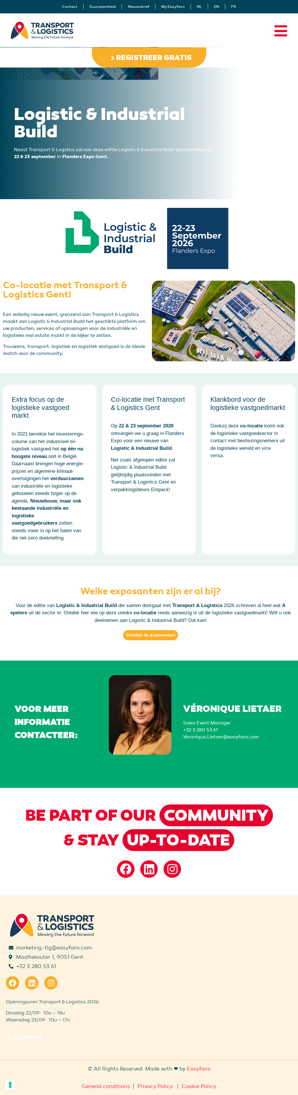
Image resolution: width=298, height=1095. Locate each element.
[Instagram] (172, 869)
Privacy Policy (155, 1086)
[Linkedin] (149, 869)
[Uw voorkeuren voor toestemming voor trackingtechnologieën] (10, 1084)
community (216, 815)
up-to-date (178, 840)
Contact (69, 6)
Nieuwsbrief (138, 6)
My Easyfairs (173, 6)
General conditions (106, 1086)
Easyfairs (198, 1069)
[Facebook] (125, 869)
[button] (149, 57)
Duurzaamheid (102, 6)
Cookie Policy (199, 1086)
